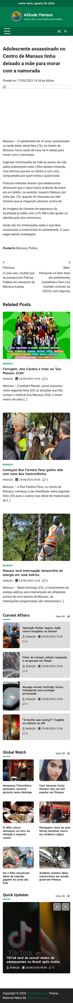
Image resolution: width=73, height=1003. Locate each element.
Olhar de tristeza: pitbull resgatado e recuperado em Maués (44, 659)
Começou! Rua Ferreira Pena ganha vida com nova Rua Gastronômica (33, 472)
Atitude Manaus (38, 14)
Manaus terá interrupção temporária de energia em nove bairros (33, 573)
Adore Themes (36, 998)
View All (60, 616)
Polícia (32, 248)
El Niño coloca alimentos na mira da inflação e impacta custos (16, 832)
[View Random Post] (59, 31)
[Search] (65, 31)
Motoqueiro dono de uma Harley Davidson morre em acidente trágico (54, 831)
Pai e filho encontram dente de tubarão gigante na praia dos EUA (16, 877)
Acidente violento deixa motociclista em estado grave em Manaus (54, 876)
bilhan (50, 80)
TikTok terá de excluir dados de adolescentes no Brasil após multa (33, 960)
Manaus (21, 248)
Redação (8, 378)
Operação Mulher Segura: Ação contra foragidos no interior (41, 629)
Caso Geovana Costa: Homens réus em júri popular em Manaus (52, 789)
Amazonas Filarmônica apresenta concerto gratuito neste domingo (17, 789)
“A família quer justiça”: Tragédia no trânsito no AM (43, 721)
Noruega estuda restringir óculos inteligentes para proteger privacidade (42, 690)
